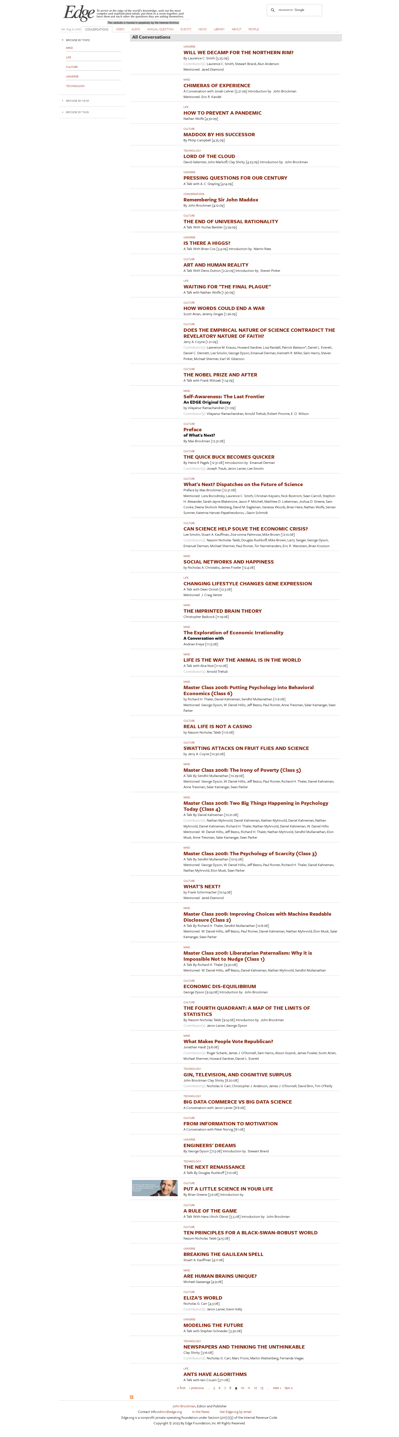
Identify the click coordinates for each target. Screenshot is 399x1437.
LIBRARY (219, 29)
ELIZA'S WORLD (202, 1297)
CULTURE (189, 129)
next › (277, 1387)
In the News (200, 1411)
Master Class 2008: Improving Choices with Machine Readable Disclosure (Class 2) (257, 916)
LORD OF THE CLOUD (209, 156)
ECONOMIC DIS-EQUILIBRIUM (219, 986)
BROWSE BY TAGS (77, 112)
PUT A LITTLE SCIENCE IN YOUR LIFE (228, 1188)
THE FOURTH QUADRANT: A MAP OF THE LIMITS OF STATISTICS (246, 1010)
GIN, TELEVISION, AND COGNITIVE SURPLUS (237, 1074)
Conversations (193, 194)
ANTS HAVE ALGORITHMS (215, 1374)
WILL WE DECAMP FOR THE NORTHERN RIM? (238, 52)
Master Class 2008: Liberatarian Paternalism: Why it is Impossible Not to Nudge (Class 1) (247, 955)
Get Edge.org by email (235, 1411)
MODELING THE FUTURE (213, 1325)
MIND (186, 79)
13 (261, 1387)
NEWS (202, 29)
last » (289, 1387)
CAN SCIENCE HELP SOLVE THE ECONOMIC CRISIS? (245, 528)
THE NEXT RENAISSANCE (214, 1166)
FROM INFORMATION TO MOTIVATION (230, 1123)
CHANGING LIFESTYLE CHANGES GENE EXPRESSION (247, 583)
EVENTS (186, 29)
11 (249, 1387)
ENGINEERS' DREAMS (209, 1145)
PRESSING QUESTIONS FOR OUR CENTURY (235, 177)
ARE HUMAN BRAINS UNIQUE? (220, 1275)
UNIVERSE (189, 46)
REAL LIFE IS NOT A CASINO (217, 726)
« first (181, 1387)
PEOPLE (254, 29)
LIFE (185, 107)
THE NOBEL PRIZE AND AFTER (220, 374)
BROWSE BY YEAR (77, 100)
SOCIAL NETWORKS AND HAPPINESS (228, 561)
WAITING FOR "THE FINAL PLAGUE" (227, 286)
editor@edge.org (169, 1411)
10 (242, 1387)
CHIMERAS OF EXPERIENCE (216, 85)
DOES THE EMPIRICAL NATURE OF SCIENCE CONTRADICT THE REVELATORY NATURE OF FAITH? (259, 332)
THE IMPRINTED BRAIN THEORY (222, 610)
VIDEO (120, 29)
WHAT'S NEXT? (201, 886)
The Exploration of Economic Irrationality (233, 632)
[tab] (92, 40)
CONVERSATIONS (96, 29)
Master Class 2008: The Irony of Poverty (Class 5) (242, 769)
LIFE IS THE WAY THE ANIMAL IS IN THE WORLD (242, 659)
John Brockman (184, 1406)
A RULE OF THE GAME (210, 1210)
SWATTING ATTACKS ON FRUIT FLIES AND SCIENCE (246, 748)
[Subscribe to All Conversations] (131, 1397)
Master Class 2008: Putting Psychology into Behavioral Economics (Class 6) (248, 690)
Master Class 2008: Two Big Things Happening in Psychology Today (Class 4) (255, 805)
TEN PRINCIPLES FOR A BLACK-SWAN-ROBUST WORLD (250, 1232)
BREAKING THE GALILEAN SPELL (223, 1254)
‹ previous (196, 1387)
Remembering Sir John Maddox (220, 199)
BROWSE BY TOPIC (78, 40)
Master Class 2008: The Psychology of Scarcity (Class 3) (250, 853)
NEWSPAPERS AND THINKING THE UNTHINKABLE (244, 1346)
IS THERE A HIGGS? (206, 242)
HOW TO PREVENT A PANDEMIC (222, 112)
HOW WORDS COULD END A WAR (224, 308)
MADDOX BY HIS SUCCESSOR (219, 134)
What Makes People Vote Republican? (228, 1041)
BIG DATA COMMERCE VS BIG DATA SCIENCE (237, 1101)
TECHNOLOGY (192, 150)
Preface (192, 429)
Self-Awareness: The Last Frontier (224, 396)
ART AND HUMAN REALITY (216, 264)
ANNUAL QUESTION (160, 29)
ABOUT (236, 29)
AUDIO (135, 29)
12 (255, 1387)
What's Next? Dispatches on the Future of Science (243, 484)
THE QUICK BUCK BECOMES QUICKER (229, 456)
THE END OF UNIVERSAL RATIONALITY (230, 221)
